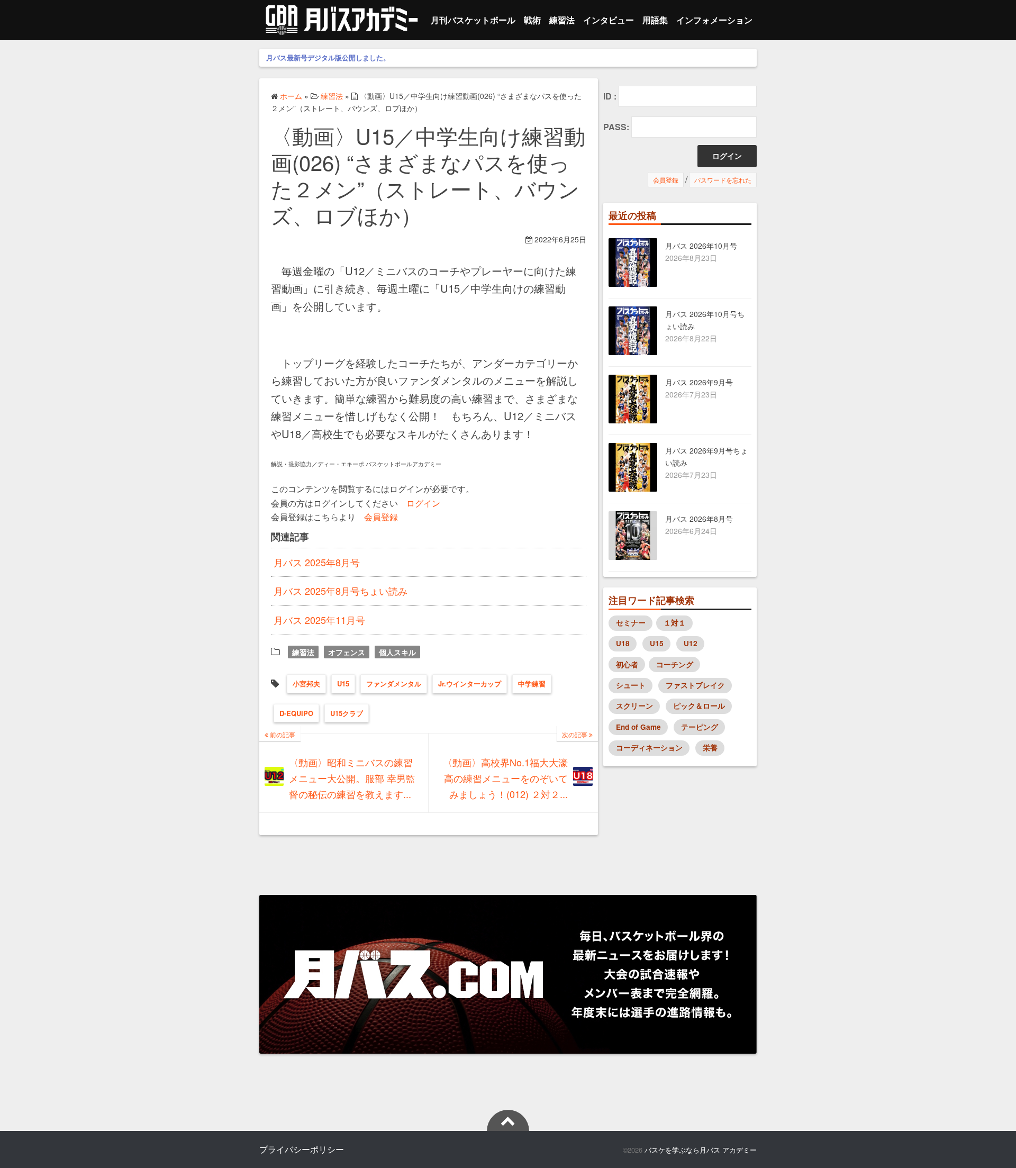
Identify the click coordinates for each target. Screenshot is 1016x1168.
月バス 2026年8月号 (699, 518)
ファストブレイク (695, 685)
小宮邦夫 (306, 683)
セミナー (631, 623)
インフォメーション (714, 20)
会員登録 (381, 516)
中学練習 (532, 683)
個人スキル (397, 652)
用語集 (655, 20)
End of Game (638, 727)
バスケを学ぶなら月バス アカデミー (701, 1150)
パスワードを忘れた (722, 179)
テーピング (699, 727)
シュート (631, 685)
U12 (690, 643)
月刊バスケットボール (473, 20)
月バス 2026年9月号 (699, 382)
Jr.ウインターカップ (469, 683)
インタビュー (608, 20)
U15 (343, 683)
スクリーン (634, 706)
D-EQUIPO (296, 713)
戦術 (532, 20)
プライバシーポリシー (301, 1149)
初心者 (627, 664)
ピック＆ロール (699, 706)
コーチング (674, 664)
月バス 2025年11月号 (319, 620)
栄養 (710, 748)
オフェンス (346, 652)
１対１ (675, 623)
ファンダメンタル (393, 683)
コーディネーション (649, 748)
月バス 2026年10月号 (701, 245)
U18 (623, 643)
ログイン (423, 502)
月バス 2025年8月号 (317, 562)
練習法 (562, 20)
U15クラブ (346, 713)
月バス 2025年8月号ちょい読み (340, 590)
